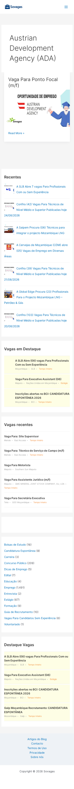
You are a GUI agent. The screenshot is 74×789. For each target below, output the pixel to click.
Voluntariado (12, 624)
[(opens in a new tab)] (9, 206)
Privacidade (37, 752)
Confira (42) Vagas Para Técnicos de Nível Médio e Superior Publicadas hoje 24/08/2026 (35, 209)
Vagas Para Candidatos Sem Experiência (30, 618)
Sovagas (34, 6)
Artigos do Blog (37, 739)
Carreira (9, 557)
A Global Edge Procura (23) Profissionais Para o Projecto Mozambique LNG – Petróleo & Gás (36, 297)
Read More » (16, 133)
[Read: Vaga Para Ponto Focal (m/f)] (37, 107)
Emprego (9, 587)
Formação (10, 605)
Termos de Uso (37, 748)
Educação (10, 581)
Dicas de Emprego (15, 569)
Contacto (37, 743)
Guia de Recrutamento (18, 612)
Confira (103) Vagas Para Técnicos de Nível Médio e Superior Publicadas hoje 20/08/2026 (35, 320)
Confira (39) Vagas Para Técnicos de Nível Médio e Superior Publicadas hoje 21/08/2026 (35, 274)
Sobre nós (37, 757)
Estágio (8, 599)
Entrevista (10, 593)
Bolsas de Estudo (15, 544)
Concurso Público (15, 563)
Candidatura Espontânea (20, 550)
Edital (7, 575)
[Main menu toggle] (66, 7)
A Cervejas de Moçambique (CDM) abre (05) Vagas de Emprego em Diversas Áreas (36, 250)
